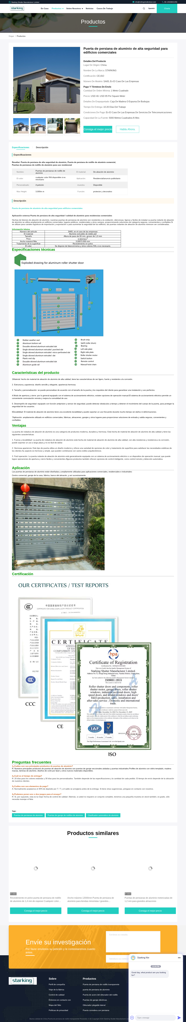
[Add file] (132, 1018)
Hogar (11, 36)
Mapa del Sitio (55, 1005)
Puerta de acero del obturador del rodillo (100, 995)
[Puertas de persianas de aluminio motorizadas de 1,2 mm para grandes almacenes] (93, 868)
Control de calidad (56, 995)
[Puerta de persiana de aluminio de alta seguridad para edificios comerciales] (46, 80)
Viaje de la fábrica (56, 989)
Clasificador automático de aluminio (103, 815)
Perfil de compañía (57, 984)
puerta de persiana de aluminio (96, 989)
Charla (167, 8)
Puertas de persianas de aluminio (28, 815)
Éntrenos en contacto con (60, 1000)
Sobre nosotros (73, 8)
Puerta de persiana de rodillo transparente (101, 984)
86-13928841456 (170, 2)
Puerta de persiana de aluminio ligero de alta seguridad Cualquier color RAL (146, 899)
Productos (57, 8)
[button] (80, 127)
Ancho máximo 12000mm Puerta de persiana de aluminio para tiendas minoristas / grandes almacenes (33, 900)
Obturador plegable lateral (94, 1005)
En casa (44, 8)
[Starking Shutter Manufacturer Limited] (17, 8)
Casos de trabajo (105, 8)
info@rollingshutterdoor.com (145, 2)
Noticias (89, 8)
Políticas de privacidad (58, 1010)
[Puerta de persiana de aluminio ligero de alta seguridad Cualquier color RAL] (150, 868)
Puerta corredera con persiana (96, 1010)
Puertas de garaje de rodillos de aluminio (65, 815)
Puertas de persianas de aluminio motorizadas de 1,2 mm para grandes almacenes (91, 899)
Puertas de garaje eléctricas (95, 1000)
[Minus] (179, 957)
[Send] (179, 1018)
